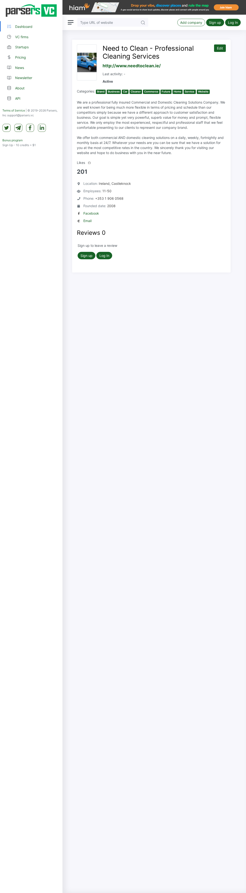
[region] (31, 446)
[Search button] (143, 22)
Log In (233, 22)
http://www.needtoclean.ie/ (132, 65)
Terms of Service (13, 110)
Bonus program (12, 140)
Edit (220, 48)
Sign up (215, 22)
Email (87, 221)
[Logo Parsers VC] (31, 10)
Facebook (91, 213)
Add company (191, 22)
